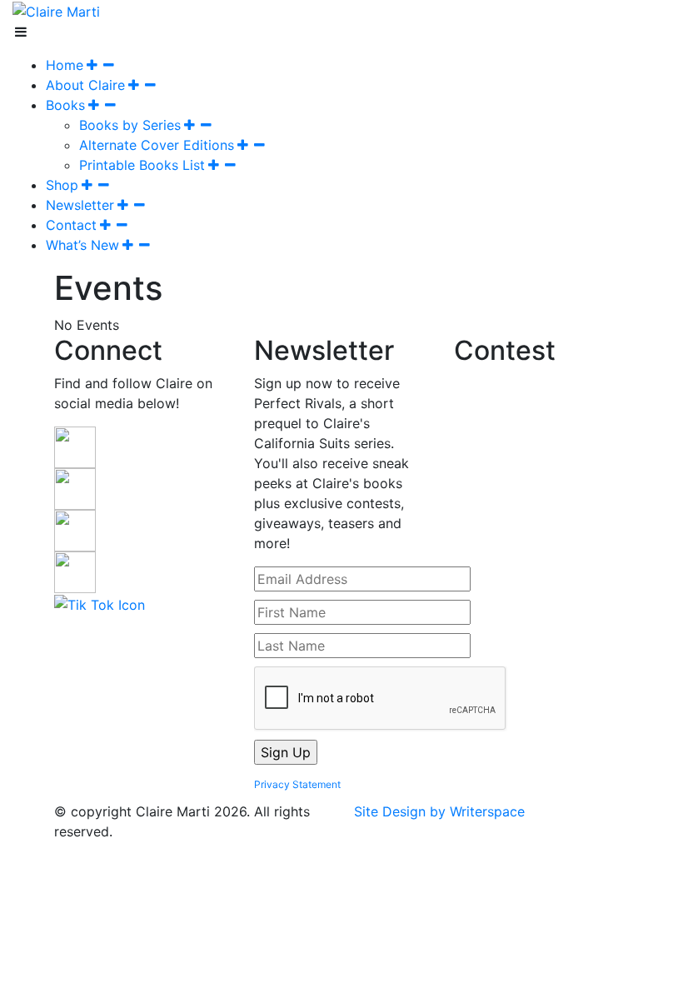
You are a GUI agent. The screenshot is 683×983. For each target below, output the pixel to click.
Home (64, 65)
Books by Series (130, 125)
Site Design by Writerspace (439, 811)
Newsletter (80, 205)
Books (65, 105)
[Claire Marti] (56, 10)
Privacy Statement (297, 784)
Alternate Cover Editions (156, 145)
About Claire (85, 85)
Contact (71, 225)
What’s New (82, 245)
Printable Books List (142, 165)
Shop (62, 185)
